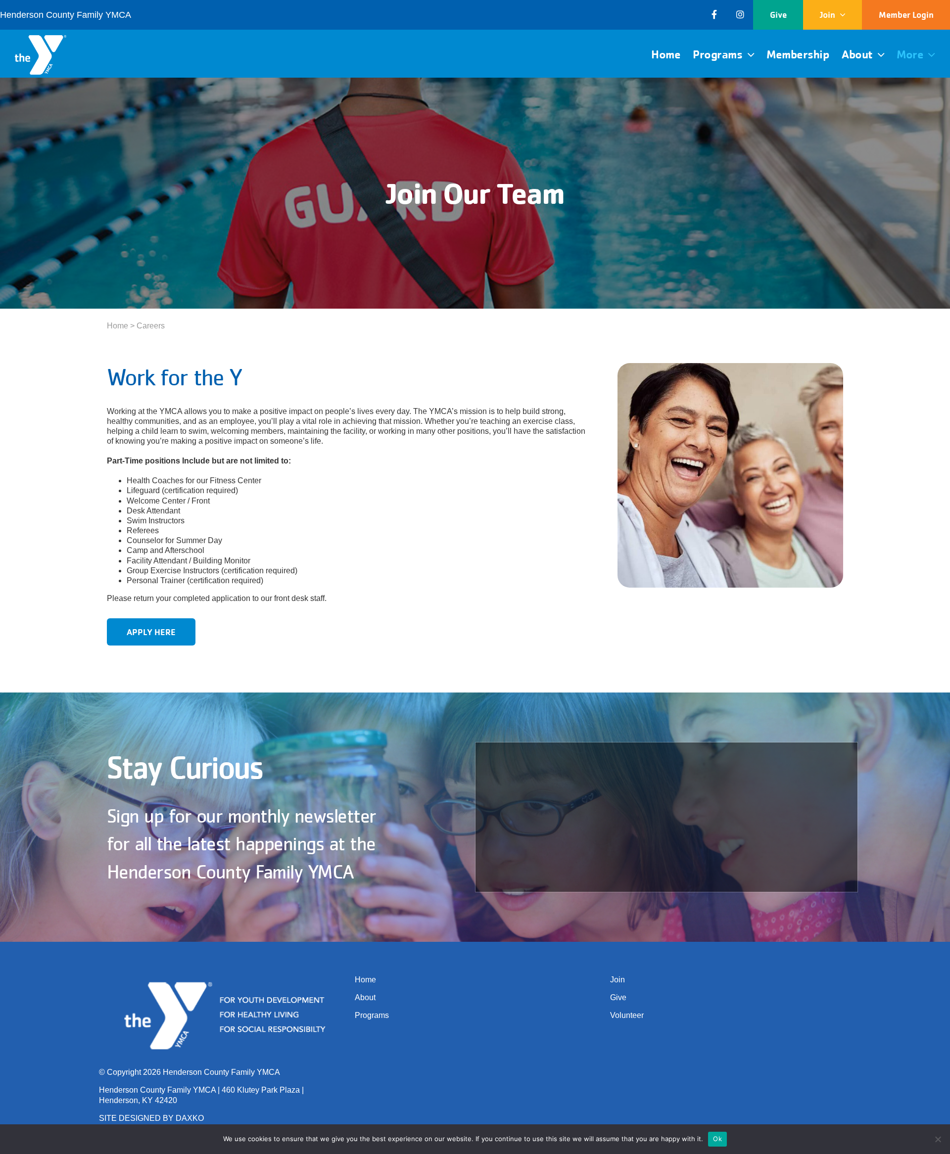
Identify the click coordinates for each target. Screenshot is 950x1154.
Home (117, 326)
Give (618, 997)
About (365, 997)
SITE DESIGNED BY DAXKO (151, 1118)
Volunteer (627, 1015)
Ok (717, 1139)
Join (617, 979)
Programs (372, 1015)
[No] (938, 1139)
